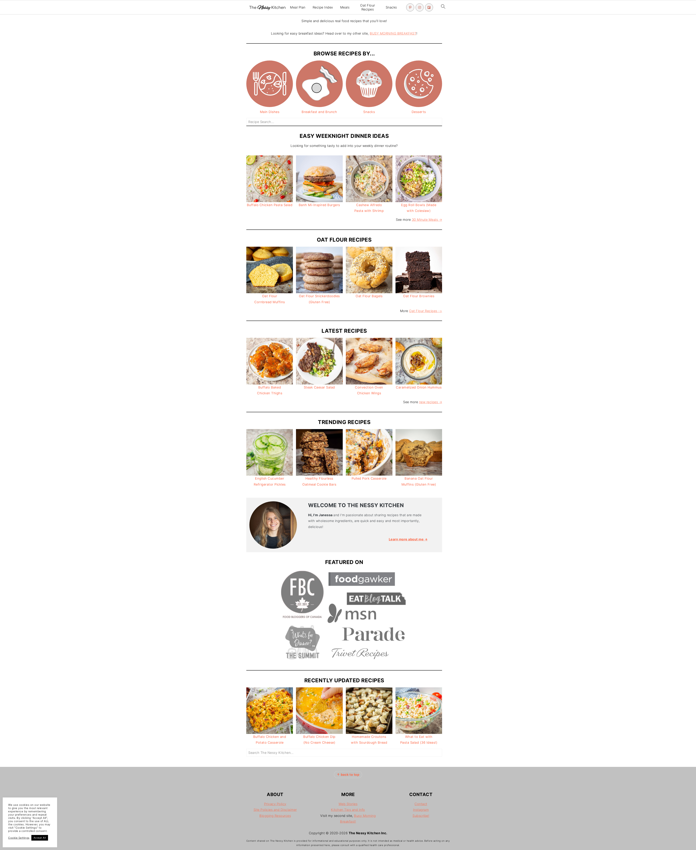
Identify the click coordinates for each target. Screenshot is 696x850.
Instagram (421, 810)
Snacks (391, 7)
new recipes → (430, 402)
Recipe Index (323, 7)
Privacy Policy (275, 804)
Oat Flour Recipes (367, 7)
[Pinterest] (410, 7)
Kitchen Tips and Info (348, 810)
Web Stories (348, 804)
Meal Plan (297, 7)
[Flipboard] (429, 7)
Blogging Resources (275, 816)
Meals (345, 7)
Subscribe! (421, 816)
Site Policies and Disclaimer (275, 810)
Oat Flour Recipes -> (425, 311)
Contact (421, 804)
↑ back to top (348, 774)
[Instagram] (420, 7)
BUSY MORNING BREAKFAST (393, 33)
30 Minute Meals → (427, 220)
